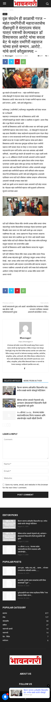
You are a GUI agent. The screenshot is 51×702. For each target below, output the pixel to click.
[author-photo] (25, 334)
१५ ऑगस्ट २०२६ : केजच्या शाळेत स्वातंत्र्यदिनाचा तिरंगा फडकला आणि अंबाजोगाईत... (29, 549)
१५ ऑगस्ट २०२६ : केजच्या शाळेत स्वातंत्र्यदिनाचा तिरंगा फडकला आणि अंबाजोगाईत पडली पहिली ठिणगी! (31, 415)
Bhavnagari (9, 56)
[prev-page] (4, 425)
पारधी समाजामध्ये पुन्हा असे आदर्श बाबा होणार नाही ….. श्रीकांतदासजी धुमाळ (14, 309)
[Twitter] (11, 61)
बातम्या (11, 10)
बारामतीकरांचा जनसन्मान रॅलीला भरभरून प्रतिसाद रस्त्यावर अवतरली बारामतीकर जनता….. (37, 309)
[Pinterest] (17, 61)
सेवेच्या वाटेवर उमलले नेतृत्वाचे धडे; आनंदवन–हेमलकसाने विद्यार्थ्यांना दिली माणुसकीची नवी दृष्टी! (31, 403)
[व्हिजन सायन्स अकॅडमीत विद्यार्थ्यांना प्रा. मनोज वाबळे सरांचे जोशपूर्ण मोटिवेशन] (9, 390)
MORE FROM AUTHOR (33, 381)
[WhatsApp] (23, 61)
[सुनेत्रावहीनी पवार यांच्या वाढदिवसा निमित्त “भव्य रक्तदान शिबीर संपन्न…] (9, 595)
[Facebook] (5, 61)
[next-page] (8, 425)
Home (5, 10)
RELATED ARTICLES (12, 381)
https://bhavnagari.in (25, 342)
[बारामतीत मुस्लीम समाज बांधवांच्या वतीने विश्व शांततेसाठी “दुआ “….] (9, 583)
